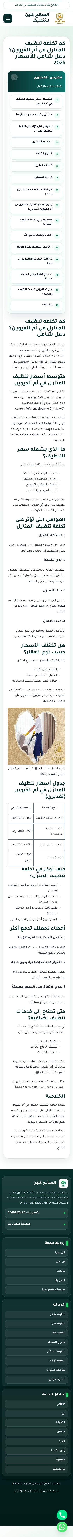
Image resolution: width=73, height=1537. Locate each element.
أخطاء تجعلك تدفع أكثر (38, 235)
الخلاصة (47, 305)
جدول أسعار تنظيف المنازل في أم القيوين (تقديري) (33, 207)
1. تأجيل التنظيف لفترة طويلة (34, 247)
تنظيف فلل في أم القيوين (48, 695)
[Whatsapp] (62, 1527)
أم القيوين (59, 1469)
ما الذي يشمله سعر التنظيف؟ (34, 114)
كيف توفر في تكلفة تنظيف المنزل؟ (36, 222)
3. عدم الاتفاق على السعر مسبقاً (36, 276)
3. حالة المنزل (43, 165)
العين (62, 1441)
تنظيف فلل (59, 1324)
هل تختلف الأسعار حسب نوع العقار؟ (34, 191)
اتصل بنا (60, 1280)
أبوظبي (61, 1404)
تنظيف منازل (58, 1314)
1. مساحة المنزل (42, 142)
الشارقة (61, 1422)
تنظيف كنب (58, 1333)
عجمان (61, 1432)
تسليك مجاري (57, 1379)
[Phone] (62, 1515)
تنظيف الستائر (56, 1351)
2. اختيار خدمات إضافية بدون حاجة (35, 261)
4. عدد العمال (43, 177)
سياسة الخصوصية (54, 1290)
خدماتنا (61, 1271)
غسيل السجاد (57, 1342)
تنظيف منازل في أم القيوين (47, 505)
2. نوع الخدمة (44, 153)
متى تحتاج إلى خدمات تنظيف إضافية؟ (35, 292)
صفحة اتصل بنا (19, 1224)
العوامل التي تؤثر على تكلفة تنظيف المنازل (35, 128)
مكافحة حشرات (56, 1370)
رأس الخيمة (58, 1450)
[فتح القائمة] (7, 18)
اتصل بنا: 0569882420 (24, 1213)
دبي (63, 1413)
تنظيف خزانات (57, 1361)
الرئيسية (60, 1252)
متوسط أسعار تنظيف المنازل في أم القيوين (34, 101)
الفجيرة (61, 1460)
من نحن (61, 1262)
